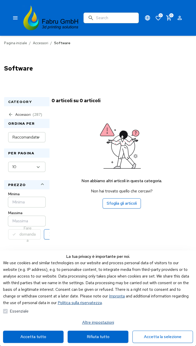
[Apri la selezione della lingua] (147, 18)
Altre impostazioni (98, 322)
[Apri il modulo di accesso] (180, 18)
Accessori (40, 43)
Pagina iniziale (15, 43)
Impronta (117, 296)
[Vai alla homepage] (50, 18)
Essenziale (19, 311)
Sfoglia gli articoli (122, 203)
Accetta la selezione (162, 336)
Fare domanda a (27, 234)
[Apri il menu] (15, 18)
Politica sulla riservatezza (80, 302)
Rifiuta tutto (98, 336)
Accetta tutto (33, 336)
